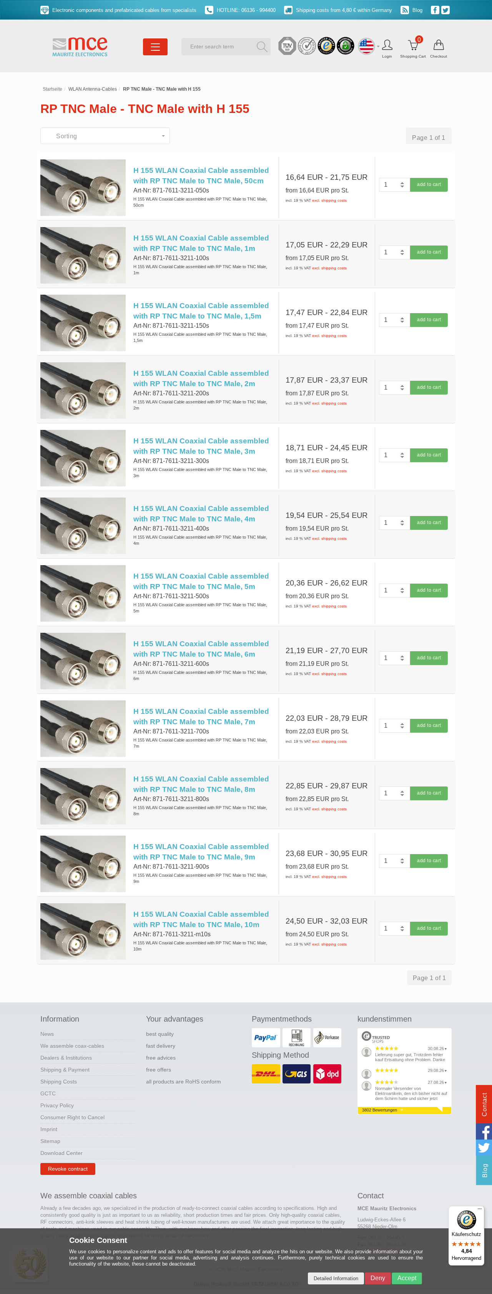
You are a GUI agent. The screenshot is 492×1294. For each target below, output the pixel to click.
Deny (378, 1278)
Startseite (52, 89)
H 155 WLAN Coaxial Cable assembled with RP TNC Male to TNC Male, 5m (201, 581)
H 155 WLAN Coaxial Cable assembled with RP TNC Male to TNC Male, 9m (201, 852)
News (47, 1034)
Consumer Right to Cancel (72, 1117)
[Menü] (479, 1210)
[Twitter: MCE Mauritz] (446, 9)
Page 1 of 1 (428, 137)
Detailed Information (336, 1278)
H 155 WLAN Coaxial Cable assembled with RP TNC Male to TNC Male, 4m (201, 513)
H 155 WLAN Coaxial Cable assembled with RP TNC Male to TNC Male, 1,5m (201, 311)
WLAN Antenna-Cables (92, 89)
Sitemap (50, 1141)
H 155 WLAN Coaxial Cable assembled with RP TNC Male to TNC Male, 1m (201, 243)
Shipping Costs (58, 1081)
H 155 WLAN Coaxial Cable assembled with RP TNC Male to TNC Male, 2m (201, 378)
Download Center (61, 1153)
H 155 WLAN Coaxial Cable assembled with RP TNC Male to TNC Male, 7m (201, 716)
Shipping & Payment (65, 1070)
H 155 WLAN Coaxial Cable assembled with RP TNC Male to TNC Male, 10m (201, 919)
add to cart (429, 184)
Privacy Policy (57, 1105)
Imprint (48, 1129)
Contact (484, 1104)
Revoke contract (68, 1169)
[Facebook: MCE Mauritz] (436, 9)
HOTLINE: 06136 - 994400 (245, 10)
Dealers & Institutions (66, 1058)
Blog (416, 10)
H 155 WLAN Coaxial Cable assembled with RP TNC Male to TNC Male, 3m (201, 446)
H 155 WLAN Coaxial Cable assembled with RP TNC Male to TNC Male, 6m (201, 649)
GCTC (48, 1093)
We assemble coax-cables (72, 1046)
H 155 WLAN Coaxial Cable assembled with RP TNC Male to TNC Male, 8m (201, 784)
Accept (406, 1278)
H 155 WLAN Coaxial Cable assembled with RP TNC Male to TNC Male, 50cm (201, 175)
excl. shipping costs (329, 200)
